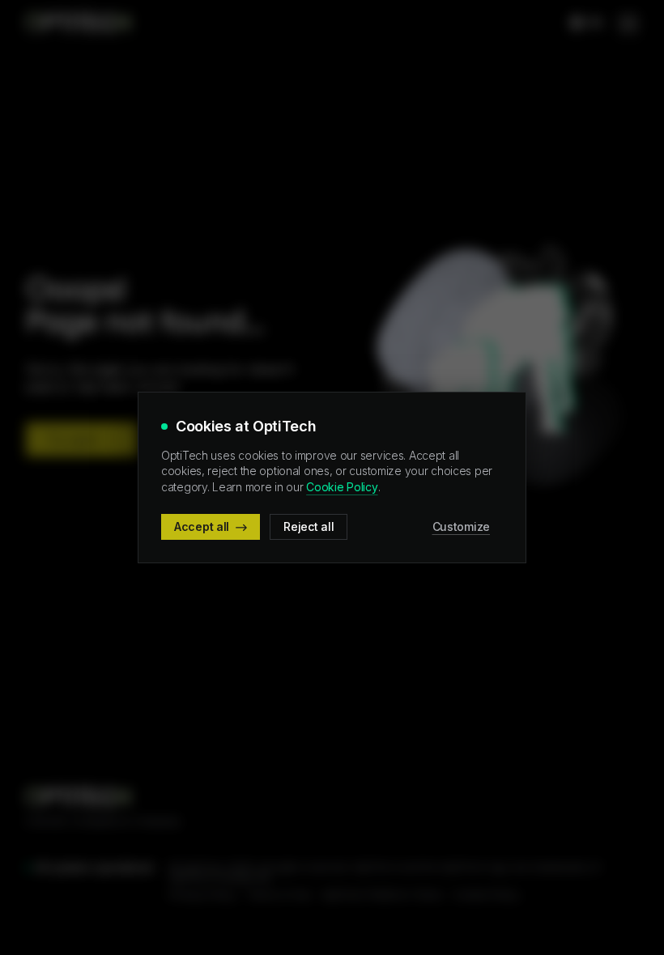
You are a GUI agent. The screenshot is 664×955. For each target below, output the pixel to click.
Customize (461, 526)
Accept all (201, 526)
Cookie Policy (341, 487)
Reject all (308, 526)
